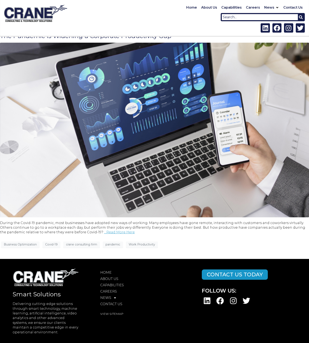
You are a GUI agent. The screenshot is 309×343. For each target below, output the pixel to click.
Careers (108, 291)
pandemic (113, 244)
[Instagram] (288, 27)
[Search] (301, 17)
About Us (109, 279)
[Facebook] (276, 27)
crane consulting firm (81, 244)
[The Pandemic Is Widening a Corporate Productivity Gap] (154, 130)
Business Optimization (20, 244)
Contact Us (111, 304)
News (105, 298)
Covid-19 (51, 244)
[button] (271, 7)
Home (106, 272)
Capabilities (112, 285)
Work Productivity (142, 244)
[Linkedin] (265, 27)
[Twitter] (300, 27)
